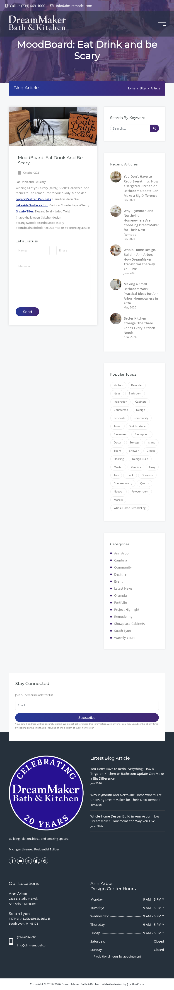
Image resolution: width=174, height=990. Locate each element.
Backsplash (142, 434)
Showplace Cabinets (129, 623)
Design (140, 410)
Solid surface (137, 426)
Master (118, 467)
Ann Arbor (122, 553)
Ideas (117, 393)
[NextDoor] (36, 860)
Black (130, 475)
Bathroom (135, 393)
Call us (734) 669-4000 (27, 5)
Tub (116, 475)
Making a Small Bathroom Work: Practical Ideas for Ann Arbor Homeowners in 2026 (141, 293)
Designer (121, 574)
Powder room (139, 491)
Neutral (118, 491)
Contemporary (123, 483)
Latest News (123, 588)
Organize (147, 475)
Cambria (120, 560)
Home (131, 88)
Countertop (121, 410)
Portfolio (120, 602)
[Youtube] (20, 860)
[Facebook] (12, 860)
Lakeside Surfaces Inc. (32, 205)
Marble (118, 500)
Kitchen (118, 385)
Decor (117, 442)
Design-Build (140, 459)
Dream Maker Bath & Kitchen (80, 984)
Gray (152, 467)
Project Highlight (126, 609)
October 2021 (31, 173)
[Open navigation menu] (162, 24)
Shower (134, 451)
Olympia (120, 595)
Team (117, 451)
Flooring (119, 459)
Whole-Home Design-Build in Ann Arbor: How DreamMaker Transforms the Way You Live (140, 259)
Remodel (136, 385)
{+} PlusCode (135, 984)
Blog (143, 88)
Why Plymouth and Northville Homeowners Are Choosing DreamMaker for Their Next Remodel (126, 797)
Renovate (120, 418)
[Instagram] (28, 860)
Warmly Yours (124, 637)
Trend (117, 426)
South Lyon (122, 630)
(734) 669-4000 (26, 937)
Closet (151, 451)
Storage (135, 442)
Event (118, 581)
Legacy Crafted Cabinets (33, 199)
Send (27, 312)
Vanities (136, 467)
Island (151, 442)
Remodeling (123, 616)
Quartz (144, 483)
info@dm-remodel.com (73, 5)
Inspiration (120, 402)
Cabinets (140, 402)
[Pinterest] (44, 860)
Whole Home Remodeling (130, 508)
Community (141, 418)
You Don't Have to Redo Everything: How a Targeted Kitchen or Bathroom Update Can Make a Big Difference (141, 186)
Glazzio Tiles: (25, 211)
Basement (120, 434)
